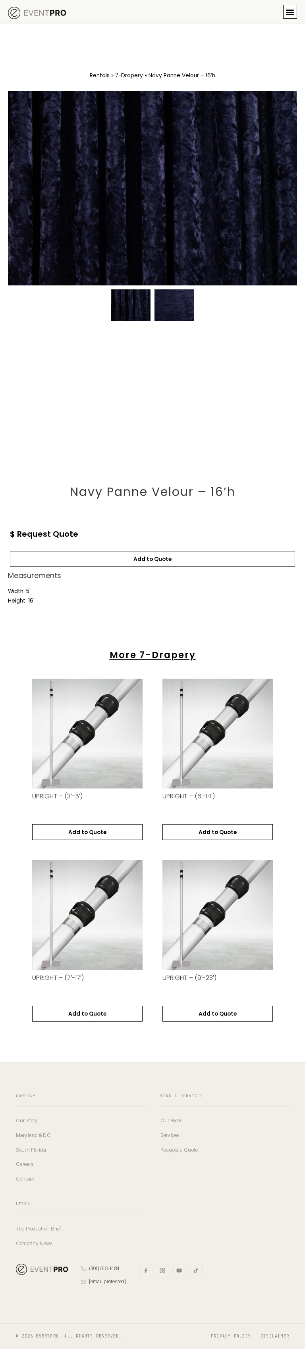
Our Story (27, 1120)
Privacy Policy (231, 1336)
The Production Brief (39, 1228)
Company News (34, 1243)
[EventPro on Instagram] (162, 1270)
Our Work (171, 1120)
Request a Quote (179, 1149)
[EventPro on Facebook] (145, 1270)
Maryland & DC (33, 1135)
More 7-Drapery (153, 655)
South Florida (31, 1149)
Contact (25, 1178)
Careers (24, 1164)
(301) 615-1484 (104, 1268)
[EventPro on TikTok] (196, 1270)
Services (169, 1135)
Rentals (100, 75)
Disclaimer (275, 1336)
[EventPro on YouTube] (179, 1270)
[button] (290, 12)
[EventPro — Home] (42, 1269)
